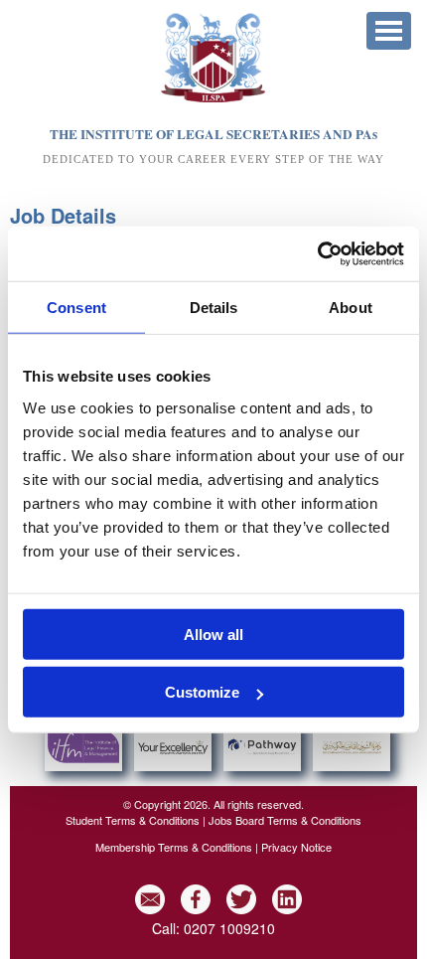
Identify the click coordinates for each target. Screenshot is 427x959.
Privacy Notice (296, 847)
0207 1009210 (229, 928)
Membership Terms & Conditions (173, 847)
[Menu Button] (388, 31)
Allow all (213, 633)
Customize (202, 692)
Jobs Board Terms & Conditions (285, 820)
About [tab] (350, 307)
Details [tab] (214, 307)
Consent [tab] (76, 307)
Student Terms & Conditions (133, 820)
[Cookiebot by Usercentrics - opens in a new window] (317, 253)
